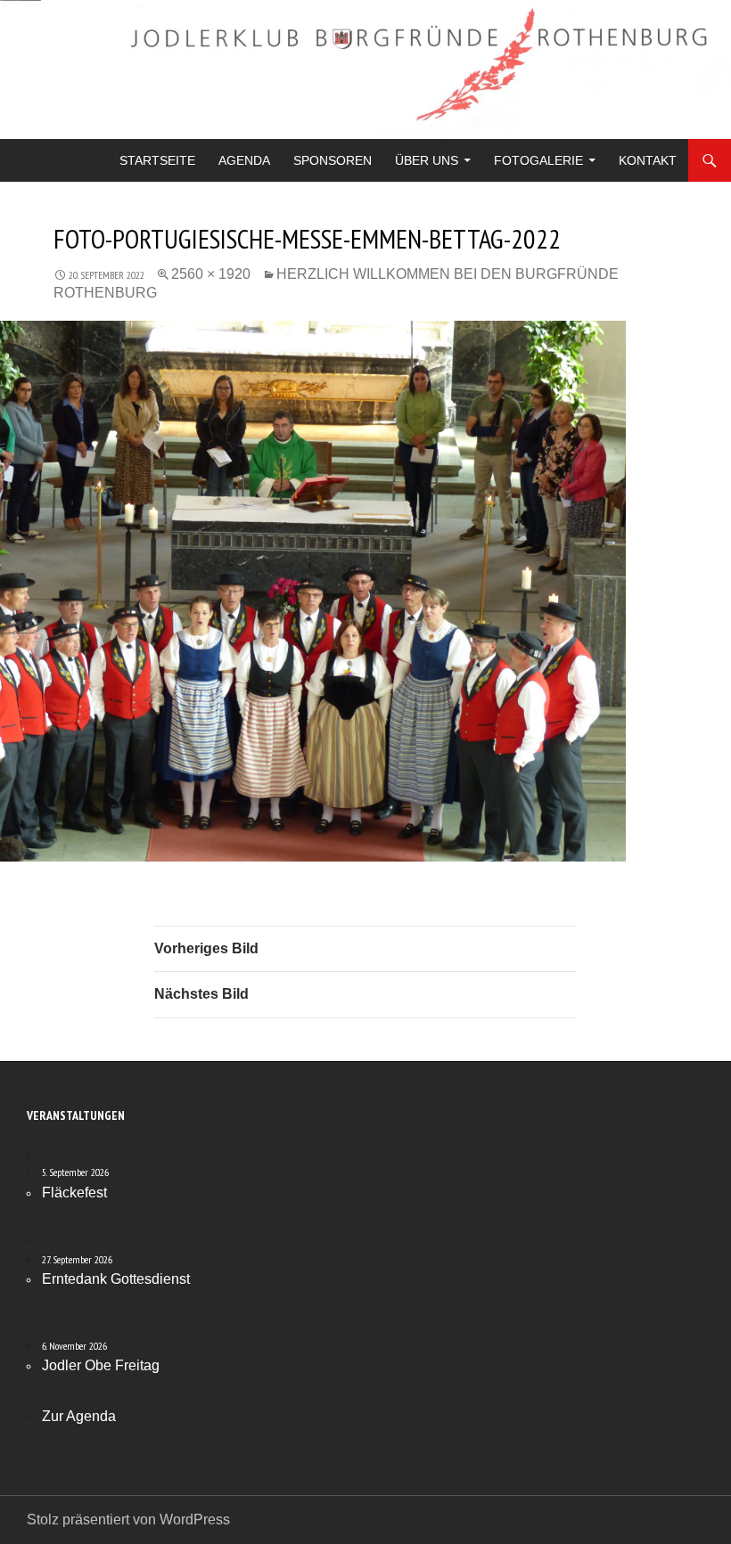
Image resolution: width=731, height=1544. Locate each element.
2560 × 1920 (211, 274)
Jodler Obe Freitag (101, 1365)
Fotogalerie (538, 160)
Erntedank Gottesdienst (116, 1279)
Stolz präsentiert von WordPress (128, 1519)
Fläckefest (74, 1192)
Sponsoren (332, 160)
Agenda (244, 160)
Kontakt (648, 160)
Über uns (426, 160)
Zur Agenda (79, 1416)
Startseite (157, 160)
